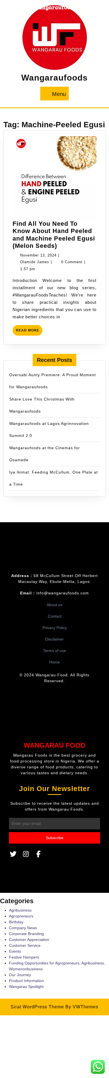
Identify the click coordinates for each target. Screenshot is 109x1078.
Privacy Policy (54, 627)
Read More (29, 332)
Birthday (16, 922)
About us (54, 604)
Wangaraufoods (54, 77)
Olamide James (34, 262)
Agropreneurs (21, 916)
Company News (23, 928)
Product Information (26, 980)
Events (15, 951)
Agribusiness (20, 910)
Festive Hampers (24, 957)
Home (54, 662)
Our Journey (20, 975)
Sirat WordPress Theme (37, 1006)
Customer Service (25, 945)
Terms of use (54, 650)
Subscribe (54, 837)
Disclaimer (54, 639)
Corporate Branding (26, 933)
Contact (54, 616)
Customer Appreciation (29, 939)
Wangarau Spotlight (26, 986)
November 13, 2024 (38, 255)
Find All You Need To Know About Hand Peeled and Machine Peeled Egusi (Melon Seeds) (54, 234)
